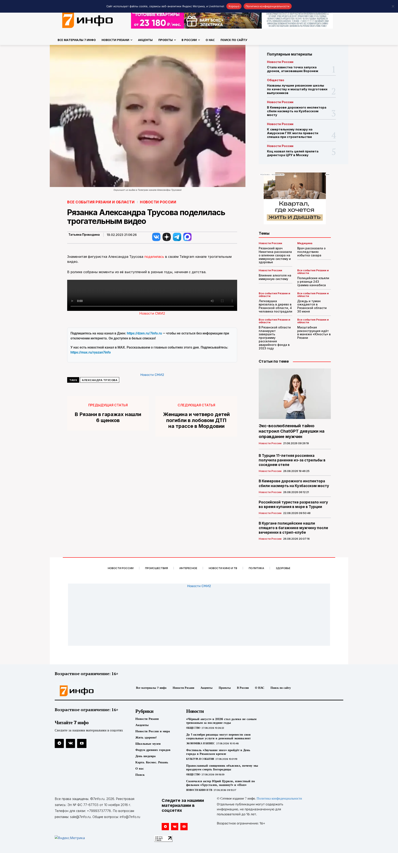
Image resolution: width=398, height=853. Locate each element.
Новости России (158, 202)
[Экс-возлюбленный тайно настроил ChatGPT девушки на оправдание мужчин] (295, 393)
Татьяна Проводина (84, 234)
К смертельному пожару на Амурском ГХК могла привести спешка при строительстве (292, 133)
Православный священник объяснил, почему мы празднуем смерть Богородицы (222, 767)
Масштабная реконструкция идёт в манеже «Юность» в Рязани (314, 332)
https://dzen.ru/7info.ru (144, 333)
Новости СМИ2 (152, 313)
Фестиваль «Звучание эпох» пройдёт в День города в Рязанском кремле (218, 752)
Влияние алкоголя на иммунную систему (275, 277)
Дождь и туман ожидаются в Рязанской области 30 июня (312, 306)
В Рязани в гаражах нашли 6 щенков (108, 417)
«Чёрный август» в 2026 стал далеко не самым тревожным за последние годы (221, 721)
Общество (275, 80)
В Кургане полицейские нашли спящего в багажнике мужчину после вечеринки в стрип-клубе (293, 527)
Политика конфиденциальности (279, 798)
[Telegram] (59, 743)
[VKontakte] (70, 743)
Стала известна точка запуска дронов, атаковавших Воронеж (292, 69)
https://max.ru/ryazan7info (90, 352)
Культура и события (200, 759)
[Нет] (393, 6)
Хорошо (233, 6)
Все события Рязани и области (101, 202)
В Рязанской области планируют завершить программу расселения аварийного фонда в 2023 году (275, 338)
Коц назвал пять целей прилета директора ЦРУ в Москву (292, 153)
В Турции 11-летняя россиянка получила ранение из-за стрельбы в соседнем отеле (292, 460)
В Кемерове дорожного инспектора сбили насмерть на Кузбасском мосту (296, 111)
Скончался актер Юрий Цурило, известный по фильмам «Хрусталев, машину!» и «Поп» (220, 783)
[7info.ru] (87, 19)
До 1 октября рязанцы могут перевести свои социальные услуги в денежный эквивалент (218, 736)
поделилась (154, 257)
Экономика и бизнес (200, 743)
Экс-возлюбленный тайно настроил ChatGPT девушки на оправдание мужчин (291, 431)
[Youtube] (81, 743)
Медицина (304, 243)
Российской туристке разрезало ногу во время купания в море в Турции (293, 504)
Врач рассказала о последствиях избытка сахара (311, 251)
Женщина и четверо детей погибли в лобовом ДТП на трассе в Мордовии (196, 420)
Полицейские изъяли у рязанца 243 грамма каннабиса (313, 281)
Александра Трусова (99, 380)
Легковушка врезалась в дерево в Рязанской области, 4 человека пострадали (275, 306)
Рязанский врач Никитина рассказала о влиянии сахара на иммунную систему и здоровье (275, 255)
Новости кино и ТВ (199, 790)
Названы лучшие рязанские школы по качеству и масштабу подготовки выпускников (297, 89)
